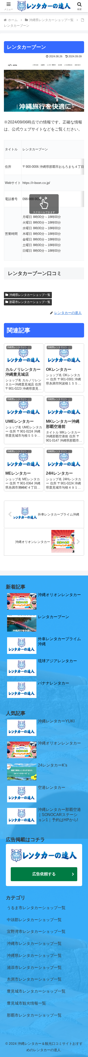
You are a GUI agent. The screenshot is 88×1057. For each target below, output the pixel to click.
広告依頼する (44, 874)
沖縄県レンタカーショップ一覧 (29, 295)
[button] (78, 762)
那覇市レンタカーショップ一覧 (29, 302)
